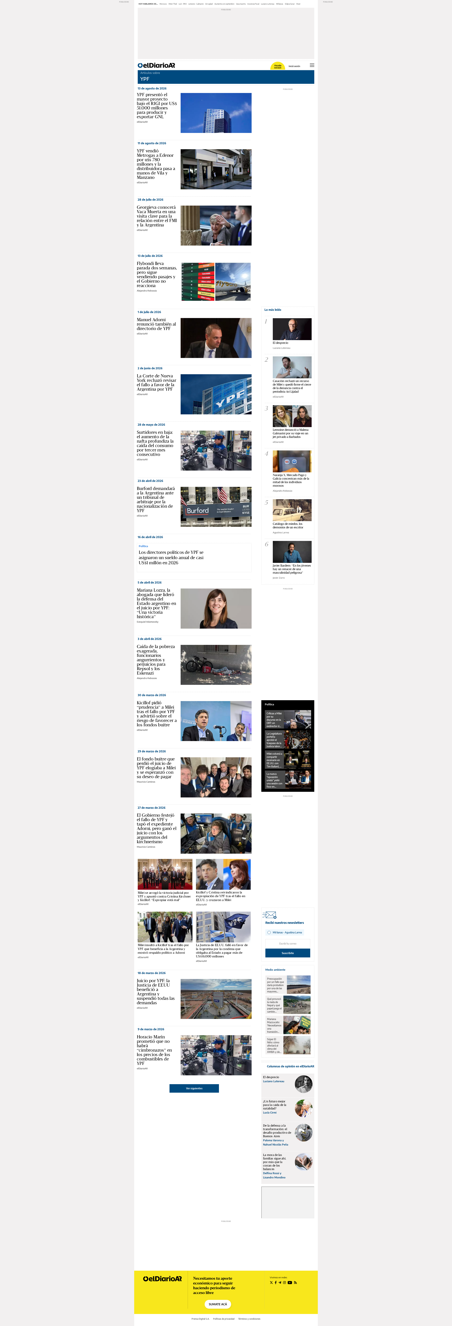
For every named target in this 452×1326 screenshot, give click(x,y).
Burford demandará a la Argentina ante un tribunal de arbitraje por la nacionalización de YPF (156, 499)
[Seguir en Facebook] (276, 1282)
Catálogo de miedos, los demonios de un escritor (288, 525)
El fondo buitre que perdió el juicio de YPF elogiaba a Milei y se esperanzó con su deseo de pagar (156, 767)
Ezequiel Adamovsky (147, 621)
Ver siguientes (194, 1088)
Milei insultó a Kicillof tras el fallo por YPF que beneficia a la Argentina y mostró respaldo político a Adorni (163, 949)
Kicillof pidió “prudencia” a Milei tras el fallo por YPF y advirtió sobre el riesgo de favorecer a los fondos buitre (157, 714)
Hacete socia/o (277, 67)
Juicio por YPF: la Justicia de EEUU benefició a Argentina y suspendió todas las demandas (156, 992)
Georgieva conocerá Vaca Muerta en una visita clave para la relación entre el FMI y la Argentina (157, 216)
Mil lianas (279, 4)
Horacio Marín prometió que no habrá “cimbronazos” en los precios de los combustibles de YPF (154, 1050)
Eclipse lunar (290, 4)
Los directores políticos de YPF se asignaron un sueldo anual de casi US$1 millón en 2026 (171, 558)
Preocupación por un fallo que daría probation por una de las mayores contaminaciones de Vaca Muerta (276, 985)
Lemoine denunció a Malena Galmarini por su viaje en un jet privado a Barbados (290, 433)
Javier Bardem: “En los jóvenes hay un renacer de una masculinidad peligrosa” (292, 569)
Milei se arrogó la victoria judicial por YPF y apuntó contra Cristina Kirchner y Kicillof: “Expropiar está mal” (164, 896)
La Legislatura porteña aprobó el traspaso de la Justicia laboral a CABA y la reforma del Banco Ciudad (274, 740)
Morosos (163, 4)
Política (143, 546)
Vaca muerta (241, 4)
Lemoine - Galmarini (196, 4)
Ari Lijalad (209, 4)
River (298, 4)
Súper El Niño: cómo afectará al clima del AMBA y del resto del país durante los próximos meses (274, 1046)
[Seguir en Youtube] (290, 1282)
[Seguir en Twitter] (271, 1282)
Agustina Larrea (281, 532)
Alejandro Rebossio (147, 290)
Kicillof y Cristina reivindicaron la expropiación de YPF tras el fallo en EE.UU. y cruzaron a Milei (220, 896)
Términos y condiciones (249, 1319)
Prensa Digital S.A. (200, 1319)
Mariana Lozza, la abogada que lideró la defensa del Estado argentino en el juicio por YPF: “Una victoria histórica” (156, 603)
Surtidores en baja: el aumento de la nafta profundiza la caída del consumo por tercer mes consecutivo (155, 443)
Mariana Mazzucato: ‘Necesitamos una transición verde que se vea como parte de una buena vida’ (274, 1025)
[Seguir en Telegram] (279, 1282)
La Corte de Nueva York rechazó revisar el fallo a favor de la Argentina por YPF (156, 382)
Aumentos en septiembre (224, 4)
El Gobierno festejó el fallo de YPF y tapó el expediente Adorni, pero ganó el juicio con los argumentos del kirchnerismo (156, 828)
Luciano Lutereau (267, 4)
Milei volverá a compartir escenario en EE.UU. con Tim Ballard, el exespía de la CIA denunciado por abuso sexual (274, 760)
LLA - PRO (183, 4)
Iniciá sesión (294, 66)
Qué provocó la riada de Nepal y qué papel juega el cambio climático (274, 1005)
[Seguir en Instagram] (284, 1282)
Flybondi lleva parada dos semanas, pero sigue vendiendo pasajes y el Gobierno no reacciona (157, 274)
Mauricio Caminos (146, 781)
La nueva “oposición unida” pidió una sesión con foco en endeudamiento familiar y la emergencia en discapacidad (275, 780)
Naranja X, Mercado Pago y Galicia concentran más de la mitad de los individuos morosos (291, 480)
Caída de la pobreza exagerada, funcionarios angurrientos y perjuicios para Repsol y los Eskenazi (156, 660)
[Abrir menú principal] (312, 65)
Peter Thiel (173, 4)
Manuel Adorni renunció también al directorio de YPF (156, 324)
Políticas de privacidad (223, 1319)
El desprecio (280, 343)
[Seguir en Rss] (295, 1282)
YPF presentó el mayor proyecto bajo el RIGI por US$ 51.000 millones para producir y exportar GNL (157, 106)
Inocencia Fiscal (253, 4)
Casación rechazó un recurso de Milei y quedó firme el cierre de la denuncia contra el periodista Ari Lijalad (292, 386)
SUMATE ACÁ (218, 1304)
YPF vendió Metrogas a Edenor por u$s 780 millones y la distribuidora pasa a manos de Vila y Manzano (156, 164)
